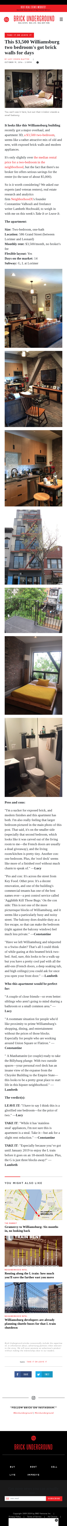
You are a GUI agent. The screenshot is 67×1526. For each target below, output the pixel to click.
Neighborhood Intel (16, 1270)
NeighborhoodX (22, 199)
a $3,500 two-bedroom (39, 135)
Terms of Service (34, 1516)
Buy (12, 1466)
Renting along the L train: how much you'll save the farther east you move (29, 1275)
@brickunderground (23, 1413)
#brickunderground (44, 1413)
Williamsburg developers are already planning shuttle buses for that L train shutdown (30, 1323)
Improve (33, 1474)
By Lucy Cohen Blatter (17, 59)
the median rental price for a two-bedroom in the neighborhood (31, 162)
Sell (54, 1466)
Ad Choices (52, 1516)
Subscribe (54, 1498)
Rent (33, 1466)
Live (13, 1474)
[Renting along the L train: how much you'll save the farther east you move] (33, 1251)
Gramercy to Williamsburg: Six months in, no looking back (31, 1228)
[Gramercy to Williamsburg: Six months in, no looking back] (33, 1204)
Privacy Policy (15, 1516)
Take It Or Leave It (19, 35)
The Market (11, 1223)
